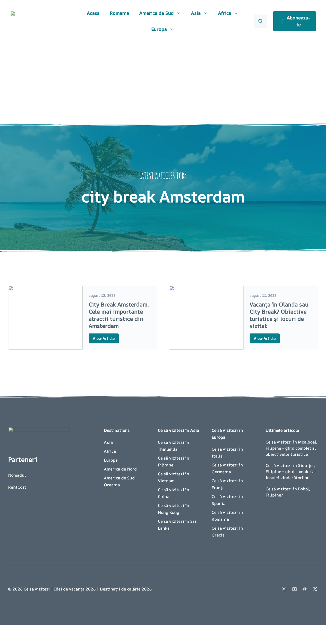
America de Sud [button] (156, 13)
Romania (119, 13)
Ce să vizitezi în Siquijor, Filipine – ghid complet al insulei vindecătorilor (291, 471)
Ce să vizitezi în (174, 521)
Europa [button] (159, 29)
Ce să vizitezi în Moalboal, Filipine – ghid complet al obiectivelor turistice (291, 448)
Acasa (93, 13)
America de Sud (119, 478)
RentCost (17, 487)
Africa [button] (224, 13)
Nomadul (17, 475)
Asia (108, 442)
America (112, 469)
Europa (111, 460)
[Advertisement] (163, 80)
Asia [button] (196, 13)
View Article (104, 338)
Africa (110, 451)
